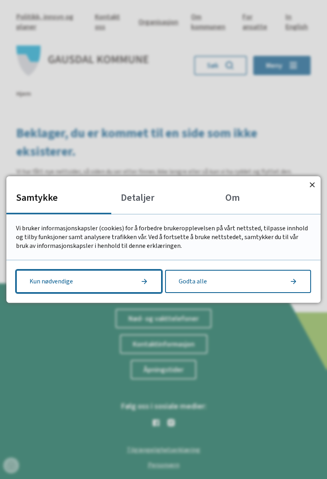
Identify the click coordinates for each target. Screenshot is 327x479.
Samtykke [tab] (37, 198)
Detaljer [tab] (137, 198)
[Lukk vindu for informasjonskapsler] (312, 184)
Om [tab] (232, 198)
